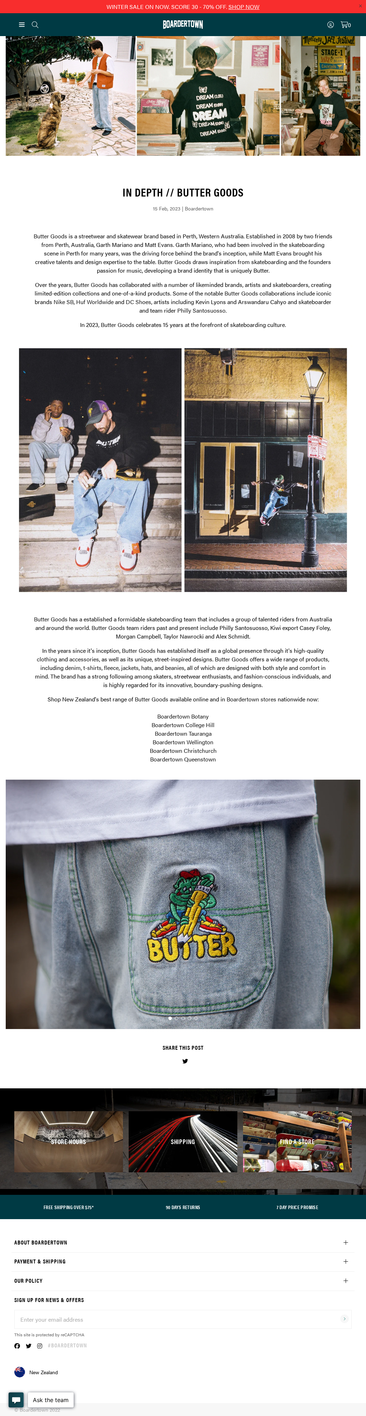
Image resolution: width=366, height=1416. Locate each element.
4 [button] (189, 1018)
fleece (111, 668)
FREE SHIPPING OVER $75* (69, 1207)
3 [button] (183, 1018)
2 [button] (176, 1018)
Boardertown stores (251, 699)
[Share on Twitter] (185, 1061)
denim (73, 668)
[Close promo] (360, 5)
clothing (47, 659)
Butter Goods (50, 236)
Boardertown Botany (183, 716)
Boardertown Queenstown (183, 759)
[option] (183, 470)
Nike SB (64, 302)
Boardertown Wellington (183, 742)
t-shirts (92, 668)
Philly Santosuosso (201, 310)
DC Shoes (138, 302)
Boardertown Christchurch (183, 750)
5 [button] (196, 1018)
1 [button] (170, 1018)
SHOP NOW (243, 7)
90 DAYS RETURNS (183, 1207)
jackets (130, 668)
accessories (84, 659)
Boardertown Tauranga (183, 733)
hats (146, 668)
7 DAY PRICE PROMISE (297, 1207)
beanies (174, 668)
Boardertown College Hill (183, 725)
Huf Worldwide (95, 302)
